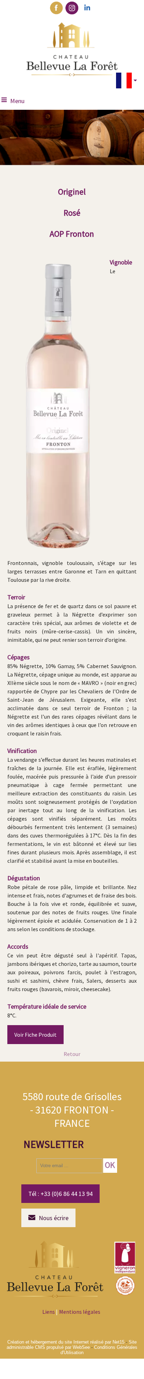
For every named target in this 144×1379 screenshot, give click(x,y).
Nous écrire (54, 1218)
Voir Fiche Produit (35, 1034)
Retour (72, 1053)
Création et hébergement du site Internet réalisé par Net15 (65, 1342)
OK (110, 1164)
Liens (48, 1311)
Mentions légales (79, 1311)
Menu (17, 101)
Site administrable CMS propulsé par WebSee (72, 1344)
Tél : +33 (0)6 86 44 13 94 (60, 1194)
